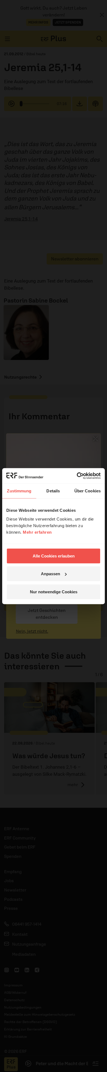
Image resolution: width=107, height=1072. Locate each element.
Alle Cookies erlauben (54, 555)
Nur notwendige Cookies (53, 591)
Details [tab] (53, 491)
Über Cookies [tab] (87, 491)
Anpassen (50, 573)
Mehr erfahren (37, 532)
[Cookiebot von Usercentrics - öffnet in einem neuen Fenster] (77, 475)
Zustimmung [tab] (19, 491)
